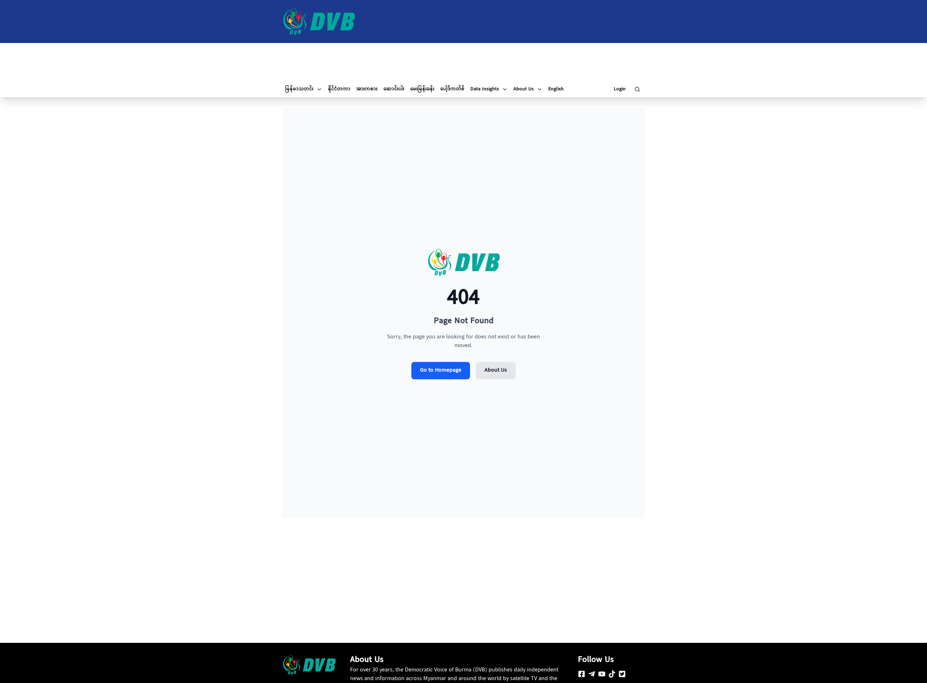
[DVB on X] (622, 674)
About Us (496, 370)
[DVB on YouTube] (601, 674)
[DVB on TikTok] (612, 674)
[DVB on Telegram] (591, 674)
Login (620, 89)
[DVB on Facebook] (581, 674)
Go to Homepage (440, 370)
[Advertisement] (463, 62)
